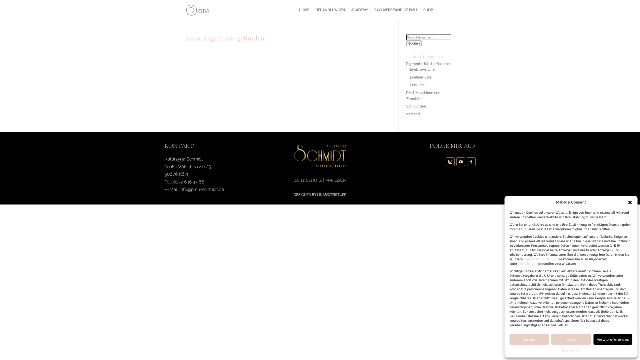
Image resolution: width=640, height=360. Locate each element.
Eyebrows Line (422, 70)
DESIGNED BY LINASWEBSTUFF (320, 195)
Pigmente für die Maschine (429, 64)
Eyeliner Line (421, 77)
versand (413, 114)
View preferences (613, 339)
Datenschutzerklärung (540, 259)
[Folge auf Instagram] (450, 162)
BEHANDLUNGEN (330, 10)
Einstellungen (528, 264)
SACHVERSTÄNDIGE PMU (395, 10)
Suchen (414, 43)
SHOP (428, 10)
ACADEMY (359, 10)
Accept (529, 339)
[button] (630, 202)
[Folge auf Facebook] (471, 162)
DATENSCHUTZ (308, 180)
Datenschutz (571, 350)
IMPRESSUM (335, 180)
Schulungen (416, 106)
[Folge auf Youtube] (460, 162)
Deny (571, 339)
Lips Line (417, 85)
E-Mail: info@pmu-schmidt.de (194, 189)
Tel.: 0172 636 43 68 (184, 181)
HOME (304, 10)
